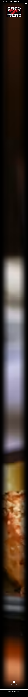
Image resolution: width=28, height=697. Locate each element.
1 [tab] (11, 684)
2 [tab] (14, 684)
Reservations (14, 695)
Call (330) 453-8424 (14, 691)
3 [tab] (16, 684)
